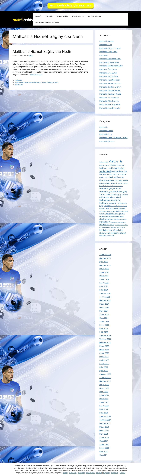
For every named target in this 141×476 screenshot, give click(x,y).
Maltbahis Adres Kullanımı (110, 83)
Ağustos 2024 (105, 293)
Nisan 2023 (104, 350)
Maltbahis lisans (122, 206)
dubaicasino (90, 473)
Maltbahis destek (118, 186)
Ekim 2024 (103, 286)
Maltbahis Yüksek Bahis (109, 62)
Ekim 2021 (103, 409)
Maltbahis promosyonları (107, 216)
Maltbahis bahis (106, 168)
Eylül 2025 (103, 262)
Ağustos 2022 (105, 374)
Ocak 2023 (103, 357)
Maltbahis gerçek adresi (110, 188)
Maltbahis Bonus (78, 16)
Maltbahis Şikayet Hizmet (110, 48)
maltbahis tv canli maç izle (118, 222)
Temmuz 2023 (105, 339)
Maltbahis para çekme (115, 214)
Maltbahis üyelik (104, 233)
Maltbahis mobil (104, 208)
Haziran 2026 (105, 258)
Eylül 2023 (103, 332)
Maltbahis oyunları (109, 211)
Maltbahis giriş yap (113, 194)
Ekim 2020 (103, 451)
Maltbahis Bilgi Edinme (108, 76)
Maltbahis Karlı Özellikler (109, 80)
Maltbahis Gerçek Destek (109, 90)
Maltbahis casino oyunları (119, 183)
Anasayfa (38, 16)
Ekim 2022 (103, 367)
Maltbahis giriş (106, 191)
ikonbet (122, 473)
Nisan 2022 (104, 388)
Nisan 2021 (104, 430)
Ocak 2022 (103, 399)
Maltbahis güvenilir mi (109, 203)
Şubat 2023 (104, 353)
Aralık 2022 (104, 360)
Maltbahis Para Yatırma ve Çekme (47, 22)
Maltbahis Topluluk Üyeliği (110, 94)
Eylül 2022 (103, 371)
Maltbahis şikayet (118, 233)
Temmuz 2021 (105, 420)
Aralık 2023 (104, 321)
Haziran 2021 (104, 423)
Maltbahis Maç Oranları (109, 101)
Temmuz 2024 (105, 297)
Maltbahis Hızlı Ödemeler (109, 108)
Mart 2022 (103, 392)
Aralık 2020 (104, 444)
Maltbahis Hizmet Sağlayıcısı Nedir (42, 51)
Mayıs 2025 (104, 269)
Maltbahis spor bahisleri (120, 219)
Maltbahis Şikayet (94, 16)
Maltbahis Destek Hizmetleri (111, 66)
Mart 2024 (103, 311)
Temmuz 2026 (105, 255)
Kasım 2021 (104, 406)
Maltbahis (49, 16)
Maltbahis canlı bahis (108, 174)
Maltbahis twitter (106, 225)
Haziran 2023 (105, 343)
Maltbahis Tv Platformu (109, 97)
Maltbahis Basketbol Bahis (110, 59)
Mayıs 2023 (104, 346)
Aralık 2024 (104, 279)
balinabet (81, 473)
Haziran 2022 (105, 381)
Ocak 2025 (103, 276)
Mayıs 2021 (104, 427)
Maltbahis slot (108, 219)
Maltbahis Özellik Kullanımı (110, 87)
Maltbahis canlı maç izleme (117, 180)
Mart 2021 (103, 434)
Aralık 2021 (104, 402)
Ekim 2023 (103, 328)
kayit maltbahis (103, 162)
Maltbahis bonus (119, 171)
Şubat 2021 (104, 437)
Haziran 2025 (105, 265)
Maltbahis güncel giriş (109, 200)
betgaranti (114, 473)
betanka (99, 473)
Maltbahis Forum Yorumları (24, 82)
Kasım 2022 (104, 364)
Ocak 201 (103, 455)
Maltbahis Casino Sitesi (106, 186)
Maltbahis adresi (117, 165)
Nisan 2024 (104, 307)
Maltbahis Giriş (62, 16)
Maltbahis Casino (104, 183)
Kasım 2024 (104, 283)
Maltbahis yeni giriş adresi (118, 227)
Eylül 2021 (103, 413)
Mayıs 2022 (104, 385)
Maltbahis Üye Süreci (108, 73)
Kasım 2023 (104, 325)
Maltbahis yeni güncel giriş (111, 230)
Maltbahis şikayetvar (106, 236)
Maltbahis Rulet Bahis (108, 52)
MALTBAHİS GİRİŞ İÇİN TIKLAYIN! (71, 5)
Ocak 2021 (103, 441)
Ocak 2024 (103, 318)
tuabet (65, 473)
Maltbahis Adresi (106, 41)
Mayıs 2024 (104, 304)
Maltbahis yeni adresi (121, 225)
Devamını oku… (36, 75)
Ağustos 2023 (105, 336)
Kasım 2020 (104, 448)
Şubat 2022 (104, 395)
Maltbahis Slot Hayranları (109, 104)
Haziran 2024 (105, 300)
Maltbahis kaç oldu (111, 206)
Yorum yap (19, 84)
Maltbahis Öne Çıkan (108, 69)
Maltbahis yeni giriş (104, 227)
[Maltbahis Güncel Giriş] (23, 19)
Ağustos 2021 (105, 416)
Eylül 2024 (103, 290)
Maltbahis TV (105, 222)
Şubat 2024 (104, 314)
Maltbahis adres (104, 165)
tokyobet (106, 473)
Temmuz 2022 (105, 378)
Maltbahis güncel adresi (111, 197)
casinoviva (72, 473)
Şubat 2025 (104, 272)
